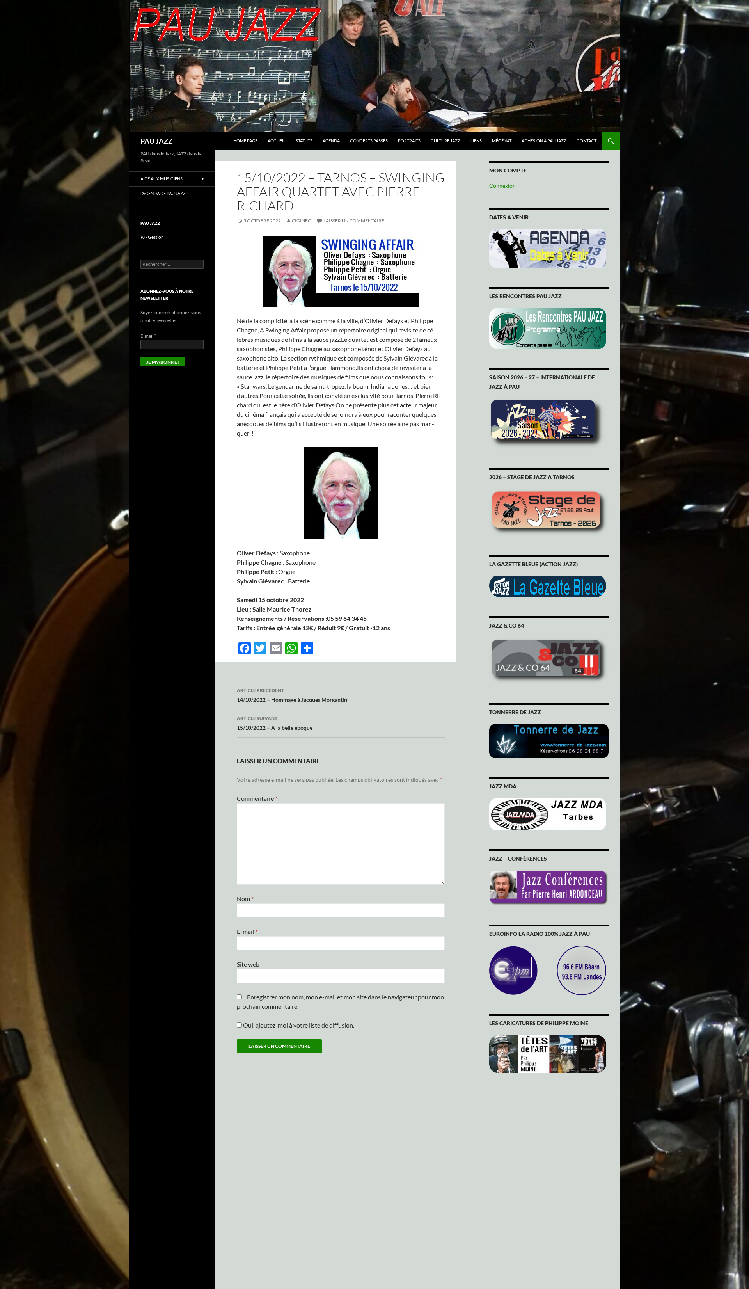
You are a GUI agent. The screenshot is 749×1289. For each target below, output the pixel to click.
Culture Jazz (445, 140)
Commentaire (257, 798)
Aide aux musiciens (161, 178)
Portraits (409, 140)
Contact (586, 140)
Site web (248, 964)
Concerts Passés (369, 140)
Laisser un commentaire (353, 221)
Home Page (245, 140)
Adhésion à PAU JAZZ (544, 140)
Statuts (304, 140)
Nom (245, 898)
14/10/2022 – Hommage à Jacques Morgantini (293, 695)
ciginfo (302, 221)
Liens (476, 140)
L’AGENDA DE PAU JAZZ (163, 193)
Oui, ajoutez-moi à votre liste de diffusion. (298, 1025)
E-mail (247, 931)
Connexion (502, 185)
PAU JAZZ (156, 141)
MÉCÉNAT (501, 140)
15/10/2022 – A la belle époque (274, 723)
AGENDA (331, 140)
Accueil (277, 140)
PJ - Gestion (152, 237)
